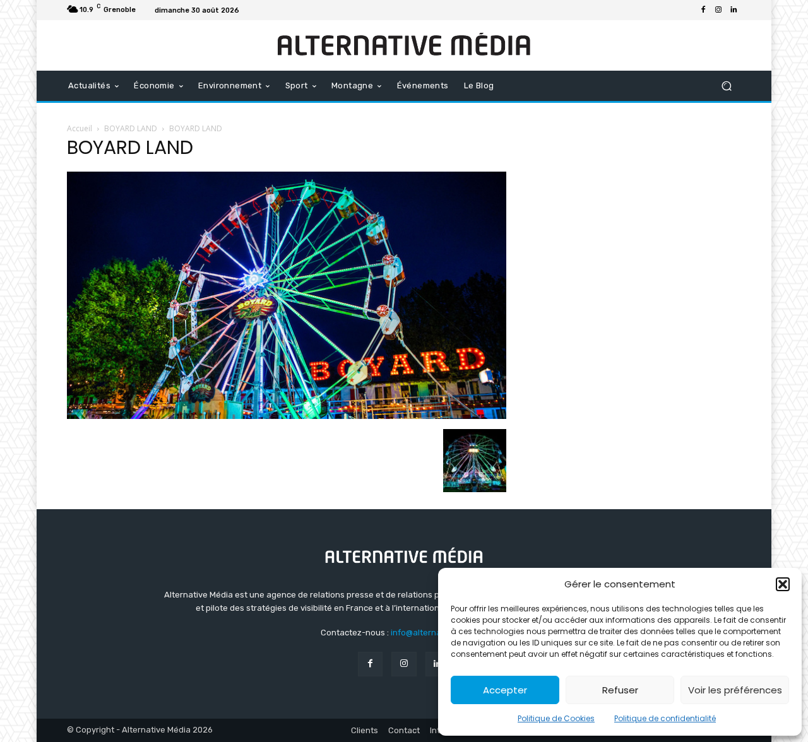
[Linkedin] (733, 10)
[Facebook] (703, 10)
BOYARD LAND (130, 128)
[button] (782, 584)
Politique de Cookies (556, 718)
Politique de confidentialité (665, 718)
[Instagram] (718, 10)
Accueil (79, 128)
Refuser (620, 690)
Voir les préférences (735, 690)
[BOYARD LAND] (286, 415)
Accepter (505, 690)
